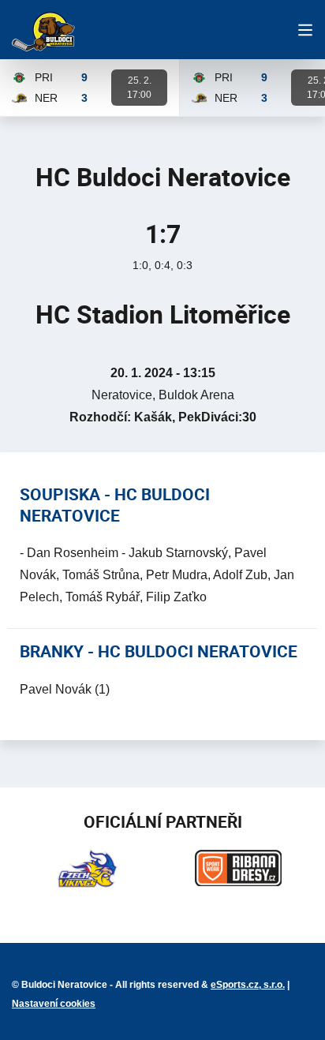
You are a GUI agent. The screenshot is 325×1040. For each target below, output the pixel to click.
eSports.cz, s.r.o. (248, 984)
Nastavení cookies (53, 1003)
